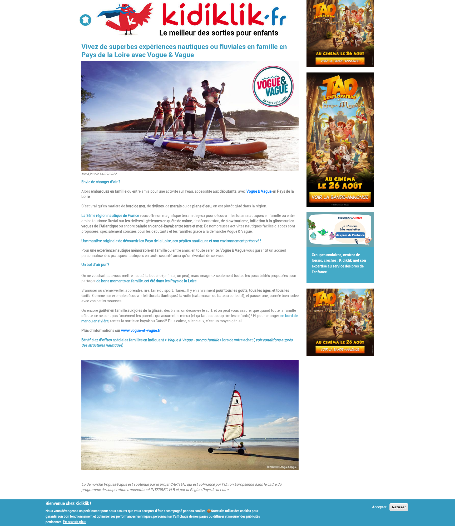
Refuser (399, 507)
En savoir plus (74, 521)
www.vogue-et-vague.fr (141, 330)
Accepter (379, 507)
